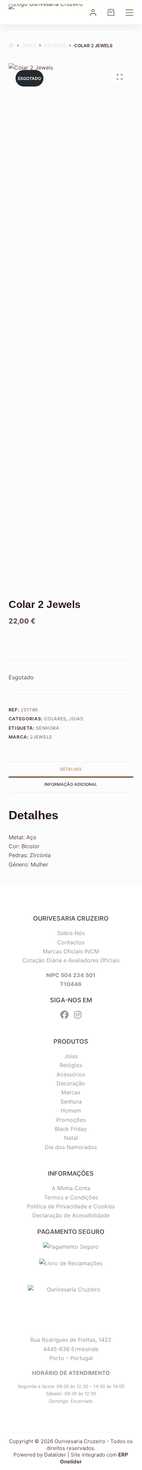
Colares (55, 718)
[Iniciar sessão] (93, 12)
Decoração (71, 1083)
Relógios (71, 1065)
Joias (76, 718)
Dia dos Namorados (71, 1147)
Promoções (71, 1119)
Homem (71, 1110)
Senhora (47, 728)
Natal (71, 1137)
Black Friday (71, 1128)
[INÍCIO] (11, 45)
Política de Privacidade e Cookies (71, 1206)
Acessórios (71, 1074)
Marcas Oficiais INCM (71, 951)
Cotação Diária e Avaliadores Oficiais (71, 960)
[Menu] (129, 13)
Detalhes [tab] (71, 769)
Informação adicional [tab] (70, 784)
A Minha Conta (71, 1188)
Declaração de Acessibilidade (71, 1215)
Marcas (70, 1092)
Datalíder (55, 1454)
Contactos (70, 942)
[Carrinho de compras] (111, 12)
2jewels (41, 737)
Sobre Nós (71, 933)
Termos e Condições (71, 1197)
